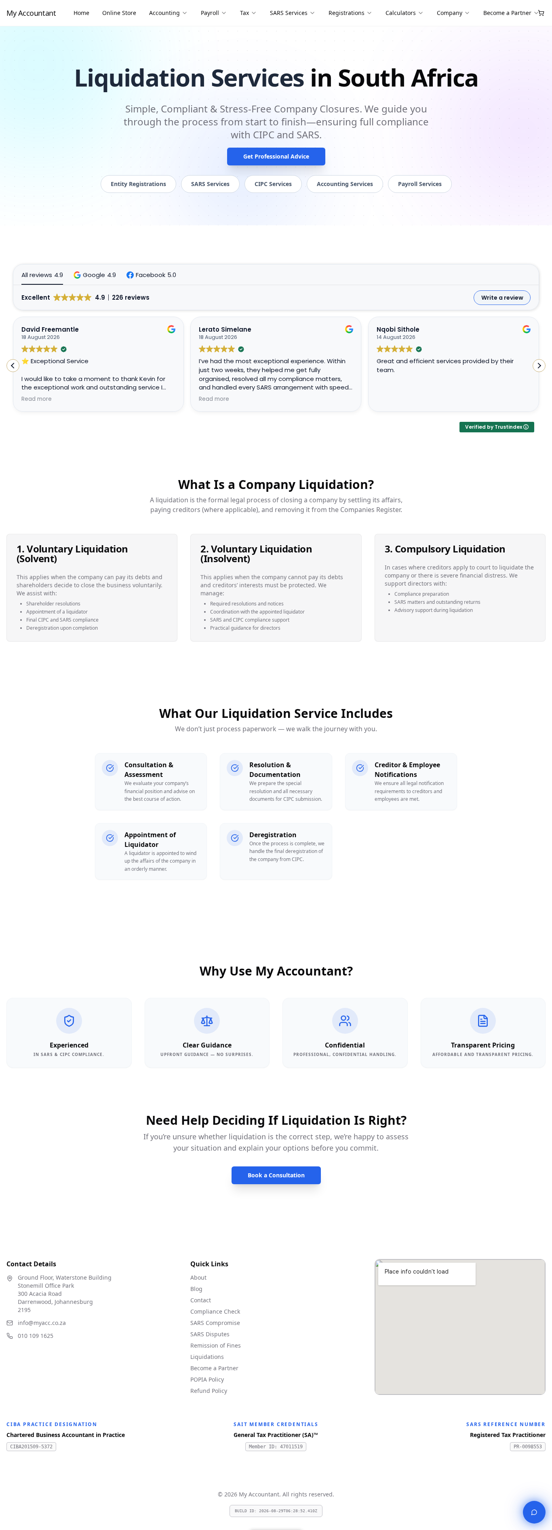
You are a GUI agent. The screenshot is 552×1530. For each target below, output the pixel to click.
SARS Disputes (210, 1334)
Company (449, 13)
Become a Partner (507, 13)
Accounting (164, 13)
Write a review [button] (502, 298)
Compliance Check (215, 1311)
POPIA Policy (207, 1379)
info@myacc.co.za (42, 1323)
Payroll (210, 13)
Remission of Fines (215, 1345)
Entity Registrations (138, 184)
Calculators (401, 13)
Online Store (119, 13)
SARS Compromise (215, 1323)
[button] (94, 275)
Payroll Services (420, 184)
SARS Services (289, 13)
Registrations (346, 13)
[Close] (534, 1512)
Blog (196, 1289)
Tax (244, 13)
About (198, 1277)
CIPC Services (273, 184)
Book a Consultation (276, 1175)
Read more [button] (36, 399)
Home (81, 13)
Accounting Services (345, 184)
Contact (200, 1300)
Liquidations (207, 1357)
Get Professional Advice (276, 156)
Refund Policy (208, 1391)
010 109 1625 (35, 1336)
